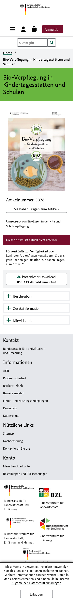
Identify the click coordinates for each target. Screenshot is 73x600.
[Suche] (52, 42)
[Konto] (24, 29)
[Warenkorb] (35, 29)
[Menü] (13, 29)
